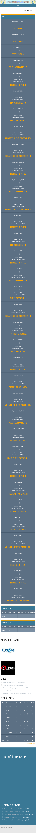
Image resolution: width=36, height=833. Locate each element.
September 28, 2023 (18, 144)
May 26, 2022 (18, 482)
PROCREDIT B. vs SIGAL (18, 333)
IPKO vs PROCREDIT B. (18, 102)
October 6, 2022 (18, 375)
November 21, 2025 (18, 21)
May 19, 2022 (18, 500)
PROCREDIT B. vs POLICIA (18, 387)
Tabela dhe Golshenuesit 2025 (13, 817)
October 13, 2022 (18, 357)
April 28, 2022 (18, 553)
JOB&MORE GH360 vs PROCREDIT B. (18, 156)
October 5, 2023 (18, 126)
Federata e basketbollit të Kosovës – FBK (15, 685)
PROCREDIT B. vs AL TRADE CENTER (18, 138)
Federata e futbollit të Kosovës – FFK (14, 682)
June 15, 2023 (18, 215)
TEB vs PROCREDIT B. (18, 351)
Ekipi (7, 703)
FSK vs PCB (18, 28)
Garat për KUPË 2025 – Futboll (13, 814)
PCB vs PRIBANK (18, 54)
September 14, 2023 (18, 180)
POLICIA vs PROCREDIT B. (18, 67)
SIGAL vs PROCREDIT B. (18, 529)
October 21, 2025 (18, 47)
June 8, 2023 (18, 233)
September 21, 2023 (18, 162)
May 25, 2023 (18, 269)
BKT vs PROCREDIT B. (18, 120)
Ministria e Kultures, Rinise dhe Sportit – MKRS (17, 693)
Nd (16, 703)
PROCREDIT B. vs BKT (18, 440)
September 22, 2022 (18, 428)
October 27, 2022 (18, 322)
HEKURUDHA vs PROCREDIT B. (18, 458)
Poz (3, 703)
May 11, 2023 (18, 286)
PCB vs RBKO (18, 41)
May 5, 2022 (18, 535)
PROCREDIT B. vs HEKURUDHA (18, 600)
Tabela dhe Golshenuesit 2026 (13, 809)
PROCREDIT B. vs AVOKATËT (18, 493)
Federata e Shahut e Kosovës (12, 691)
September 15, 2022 (18, 446)
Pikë (32, 703)
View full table (30, 743)
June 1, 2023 (18, 251)
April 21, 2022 (18, 571)
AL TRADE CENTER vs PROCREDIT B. (18, 404)
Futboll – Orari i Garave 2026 (12, 811)
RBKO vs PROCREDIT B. (18, 511)
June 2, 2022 (18, 464)
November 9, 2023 (18, 60)
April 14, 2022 (18, 589)
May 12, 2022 (18, 517)
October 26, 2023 (18, 73)
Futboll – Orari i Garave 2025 (12, 820)
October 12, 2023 (18, 108)
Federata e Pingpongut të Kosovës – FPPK (16, 688)
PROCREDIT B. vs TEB (18, 84)
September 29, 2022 (18, 411)
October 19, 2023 (18, 91)
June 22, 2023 (18, 197)
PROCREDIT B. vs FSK (18, 173)
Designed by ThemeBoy (7, 827)
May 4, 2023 (18, 304)
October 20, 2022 (18, 340)
